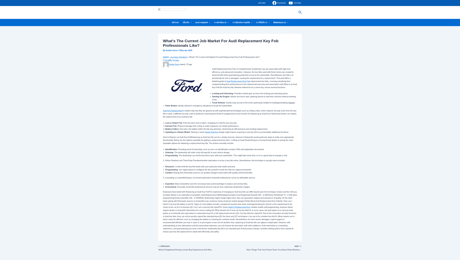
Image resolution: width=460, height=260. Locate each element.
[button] (262, 3)
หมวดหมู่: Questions (178, 57)
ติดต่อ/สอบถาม (279, 22)
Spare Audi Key (211, 132)
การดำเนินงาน (220, 22)
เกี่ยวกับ (186, 22)
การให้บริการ (261, 22)
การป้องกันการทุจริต (241, 22)
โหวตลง (175, 60)
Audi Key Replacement (173, 111)
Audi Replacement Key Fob (238, 81)
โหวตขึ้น (168, 60)
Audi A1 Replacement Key (239, 207)
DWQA (166, 57)
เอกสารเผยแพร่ (201, 22)
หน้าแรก (175, 22)
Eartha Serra (174, 64)
